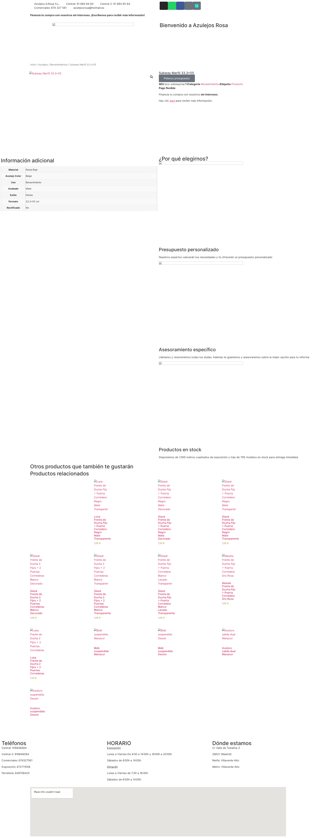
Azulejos (43, 64)
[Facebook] (180, 6)
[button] (152, 77)
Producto (237, 84)
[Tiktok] (188, 6)
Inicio (33, 64)
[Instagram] (164, 6)
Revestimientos (59, 64)
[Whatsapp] (172, 6)
